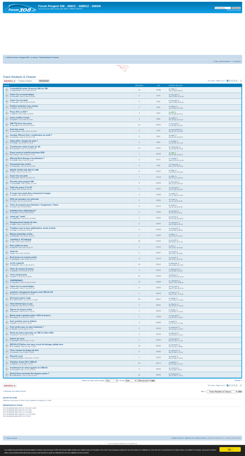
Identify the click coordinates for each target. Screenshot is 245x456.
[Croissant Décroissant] (146, 380)
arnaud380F (16, 183)
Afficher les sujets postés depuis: (93, 380)
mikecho (15, 306)
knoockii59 (15, 369)
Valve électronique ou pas (21, 304)
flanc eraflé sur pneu (19, 246)
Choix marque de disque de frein (24, 350)
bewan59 (16, 148)
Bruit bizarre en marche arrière (23, 257)
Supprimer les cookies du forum (196, 438)
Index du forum (12, 57)
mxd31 (14, 195)
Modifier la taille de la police (239, 57)
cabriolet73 (16, 282)
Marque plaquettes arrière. (21, 234)
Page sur (220, 81)
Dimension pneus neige (20, 298)
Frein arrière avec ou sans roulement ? (27, 327)
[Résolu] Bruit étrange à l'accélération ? (27, 158)
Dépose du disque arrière (21, 309)
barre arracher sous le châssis (23, 321)
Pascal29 (15, 96)
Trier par (122, 380)
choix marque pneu (18, 275)
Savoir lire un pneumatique (22, 94)
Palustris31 (17, 375)
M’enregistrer (225, 61)
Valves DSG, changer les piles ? (24, 141)
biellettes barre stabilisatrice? (23, 211)
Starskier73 (175, 269)
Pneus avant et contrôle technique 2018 (27, 152)
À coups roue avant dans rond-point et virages (30, 193)
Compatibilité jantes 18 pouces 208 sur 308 (28, 89)
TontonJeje (174, 147)
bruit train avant (17, 129)
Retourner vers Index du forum (15, 391)
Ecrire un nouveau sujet (9, 81)
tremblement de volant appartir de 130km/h (29, 368)
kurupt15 (15, 212)
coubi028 (16, 346)
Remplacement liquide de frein (23, 222)
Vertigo (14, 230)
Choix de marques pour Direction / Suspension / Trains (34, 205)
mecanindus (16, 131)
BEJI (13, 172)
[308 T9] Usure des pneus (21, 123)
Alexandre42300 (17, 358)
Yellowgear (15, 259)
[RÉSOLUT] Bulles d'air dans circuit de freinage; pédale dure (36, 344)
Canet (14, 201)
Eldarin (15, 317)
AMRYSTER (17, 300)
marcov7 (15, 294)
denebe (14, 329)
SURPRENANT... (17, 280)
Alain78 (14, 114)
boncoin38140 (175, 129)
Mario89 (15, 271)
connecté (15, 352)
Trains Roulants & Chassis (49, 57)
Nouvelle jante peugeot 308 (22, 182)
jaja (13, 253)
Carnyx (16, 154)
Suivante (237, 380)
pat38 (14, 276)
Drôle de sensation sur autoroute (24, 199)
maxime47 (174, 223)
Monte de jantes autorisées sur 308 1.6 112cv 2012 (31, 333)
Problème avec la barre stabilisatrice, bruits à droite (32, 228)
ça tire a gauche (17, 263)
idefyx (173, 234)
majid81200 (16, 218)
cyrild (14, 207)
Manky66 (15, 265)
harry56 (173, 356)
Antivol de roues (17, 339)
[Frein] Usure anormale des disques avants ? (29, 373)
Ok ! (230, 449)
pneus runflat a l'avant (19, 118)
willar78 (14, 364)
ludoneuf (15, 335)
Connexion (237, 61)
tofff (172, 112)
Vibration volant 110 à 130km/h (23, 362)
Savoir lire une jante (19, 100)
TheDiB (14, 143)
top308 (14, 119)
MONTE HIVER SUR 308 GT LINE (24, 170)
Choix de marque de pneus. (22, 269)
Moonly (173, 275)
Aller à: (203, 391)
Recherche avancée (234, 10)
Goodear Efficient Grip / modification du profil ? (31, 135)
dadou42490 (16, 90)
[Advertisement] (122, 34)
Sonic (14, 189)
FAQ (216, 61)
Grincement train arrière (20, 164)
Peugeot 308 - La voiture (29, 57)
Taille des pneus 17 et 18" (21, 187)
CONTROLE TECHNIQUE (20, 240)
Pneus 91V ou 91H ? (19, 112)
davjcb (14, 108)
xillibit (14, 224)
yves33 (173, 217)
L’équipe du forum (177, 438)
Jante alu (14, 251)
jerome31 (15, 311)
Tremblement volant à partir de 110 (25, 147)
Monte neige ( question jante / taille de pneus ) (30, 315)
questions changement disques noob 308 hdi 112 (31, 292)
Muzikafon (15, 236)
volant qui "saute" (18, 216)
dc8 (13, 242)
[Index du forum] (21, 7)
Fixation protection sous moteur (24, 106)
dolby (173, 89)
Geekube (15, 137)
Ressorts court (16, 356)
